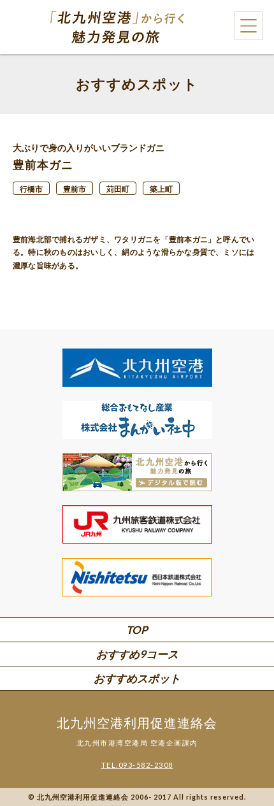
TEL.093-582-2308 (137, 765)
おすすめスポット (137, 678)
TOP (137, 630)
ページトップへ (242, 761)
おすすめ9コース (137, 654)
